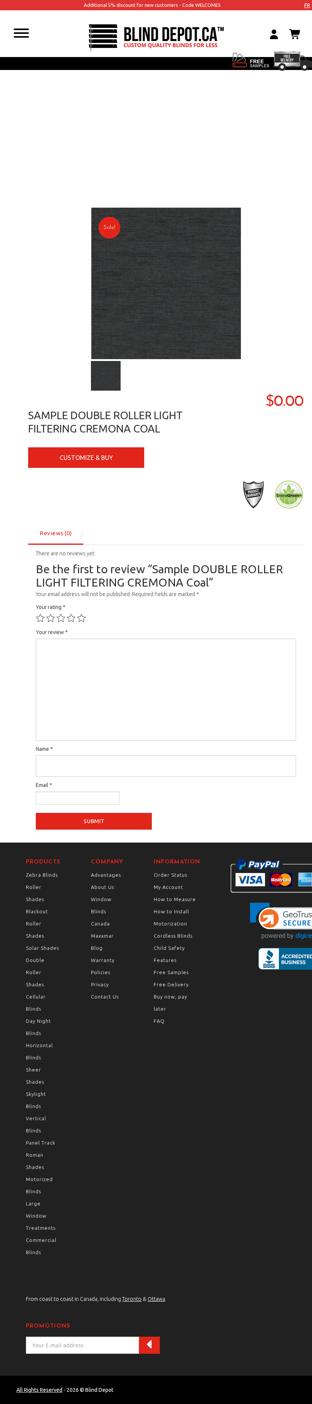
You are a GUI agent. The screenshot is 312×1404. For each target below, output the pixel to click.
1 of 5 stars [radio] (40, 618)
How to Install (171, 911)
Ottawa (156, 1299)
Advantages (106, 875)
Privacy (100, 984)
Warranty (103, 960)
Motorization (170, 923)
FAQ (159, 1021)
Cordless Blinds (173, 935)
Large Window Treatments (41, 1216)
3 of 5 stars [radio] (60, 618)
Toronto (132, 1299)
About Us (102, 887)
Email (44, 785)
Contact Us (105, 996)
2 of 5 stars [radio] (50, 618)
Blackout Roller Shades (37, 923)
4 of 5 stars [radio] (71, 618)
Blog (97, 948)
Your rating (50, 607)
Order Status (170, 875)
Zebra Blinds (42, 875)
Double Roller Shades (35, 972)
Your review (52, 632)
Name (44, 749)
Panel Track (40, 1142)
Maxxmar (102, 935)
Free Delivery (171, 984)
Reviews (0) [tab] (56, 533)
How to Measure (175, 899)
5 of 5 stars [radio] (81, 618)
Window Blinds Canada (101, 911)
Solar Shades (42, 948)
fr (307, 5)
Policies (100, 972)
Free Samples (171, 972)
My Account (168, 887)
